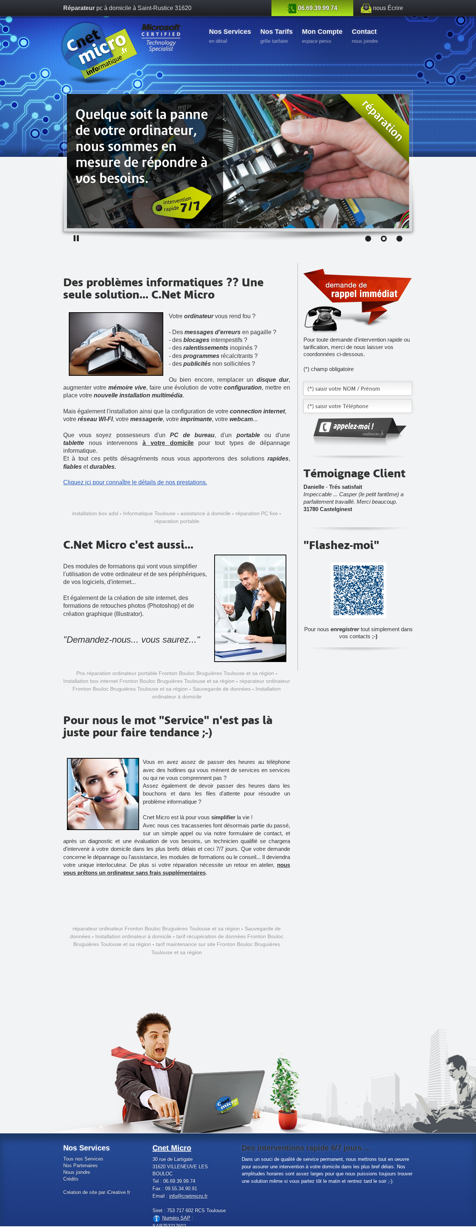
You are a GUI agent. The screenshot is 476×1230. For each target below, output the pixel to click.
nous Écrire (388, 8)
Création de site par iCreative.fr (96, 1192)
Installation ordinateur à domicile (133, 936)
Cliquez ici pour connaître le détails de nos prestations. (135, 482)
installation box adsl (95, 513)
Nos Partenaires (80, 1165)
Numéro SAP (176, 1218)
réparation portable (176, 521)
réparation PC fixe (256, 513)
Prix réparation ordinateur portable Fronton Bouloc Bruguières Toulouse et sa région (175, 673)
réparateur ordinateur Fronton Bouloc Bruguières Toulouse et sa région (156, 929)
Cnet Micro (171, 1148)
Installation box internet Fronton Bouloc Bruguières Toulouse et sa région (149, 681)
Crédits (70, 1179)
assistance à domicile (205, 513)
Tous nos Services (83, 1159)
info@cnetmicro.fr (188, 1196)
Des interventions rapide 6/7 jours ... (306, 1148)
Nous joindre (76, 1172)
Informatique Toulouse (149, 513)
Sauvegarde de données (222, 689)
